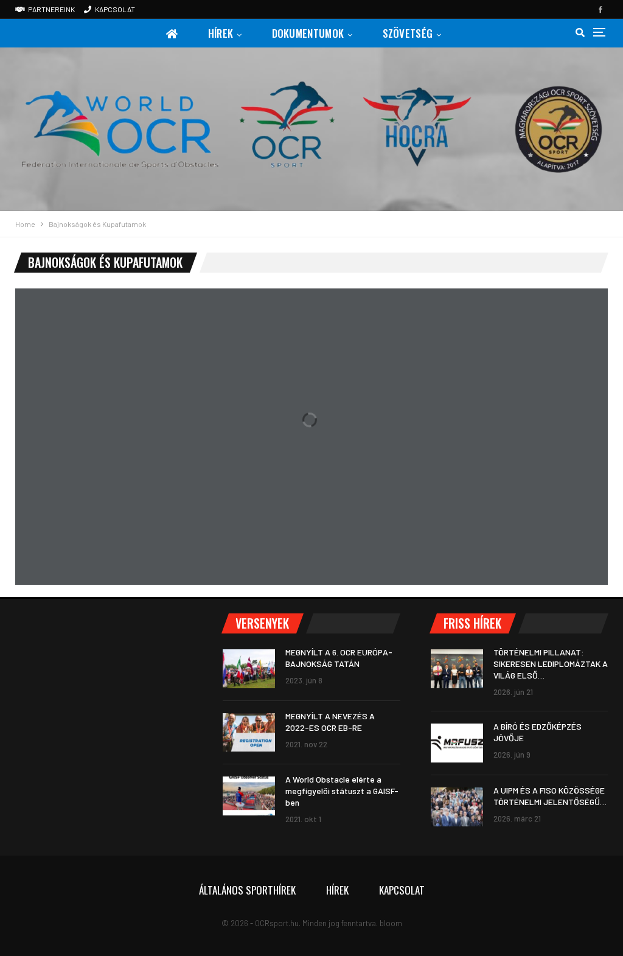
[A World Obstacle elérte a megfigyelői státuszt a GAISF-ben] (249, 795)
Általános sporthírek (247, 890)
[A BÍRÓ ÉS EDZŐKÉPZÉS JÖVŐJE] (457, 743)
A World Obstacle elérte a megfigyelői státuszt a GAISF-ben (342, 791)
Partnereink (51, 9)
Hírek (221, 33)
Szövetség (408, 33)
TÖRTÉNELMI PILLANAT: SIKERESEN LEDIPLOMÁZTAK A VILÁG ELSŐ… (550, 663)
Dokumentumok (308, 33)
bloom (391, 923)
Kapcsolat (115, 9)
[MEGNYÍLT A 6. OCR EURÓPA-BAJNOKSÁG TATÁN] (249, 668)
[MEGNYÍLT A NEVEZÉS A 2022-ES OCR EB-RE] (249, 732)
